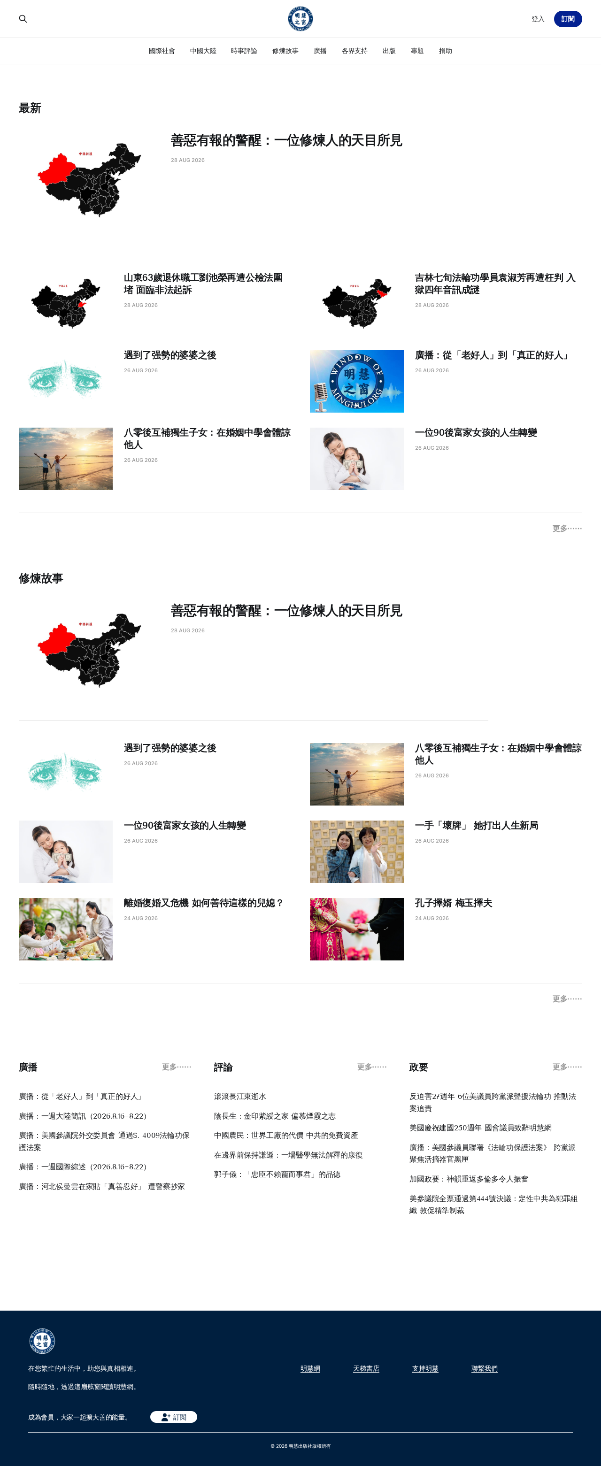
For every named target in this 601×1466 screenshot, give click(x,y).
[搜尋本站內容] (23, 19)
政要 (418, 1067)
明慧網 (310, 1368)
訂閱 (568, 19)
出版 (389, 50)
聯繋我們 (484, 1368)
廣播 (320, 50)
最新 (30, 108)
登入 (538, 19)
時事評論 (244, 50)
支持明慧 (425, 1368)
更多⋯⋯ (567, 528)
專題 (417, 50)
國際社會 (162, 50)
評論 (223, 1067)
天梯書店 (366, 1368)
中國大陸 (203, 50)
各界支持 (355, 50)
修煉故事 (285, 50)
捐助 (445, 50)
